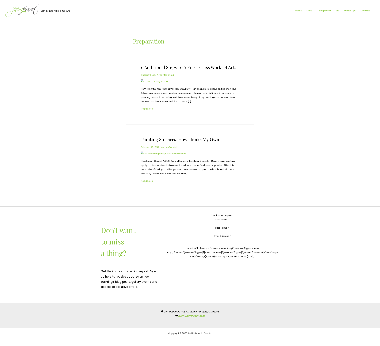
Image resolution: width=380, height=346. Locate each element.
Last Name (222, 227)
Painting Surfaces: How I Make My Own (180, 139)
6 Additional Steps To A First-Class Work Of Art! (188, 67)
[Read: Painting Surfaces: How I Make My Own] (163, 153)
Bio (337, 10)
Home (298, 10)
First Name (222, 219)
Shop (309, 10)
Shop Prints (325, 10)
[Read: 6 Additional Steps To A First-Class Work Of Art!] (155, 81)
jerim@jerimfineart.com (191, 315)
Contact (365, 10)
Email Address (222, 235)
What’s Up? (350, 10)
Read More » (148, 108)
